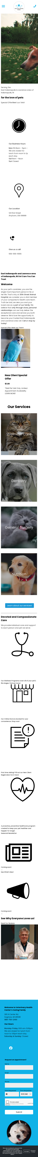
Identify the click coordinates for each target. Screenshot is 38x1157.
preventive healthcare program (23, 826)
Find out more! (15, 683)
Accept (26, 1151)
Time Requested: (25, 1091)
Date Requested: (10, 1091)
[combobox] (26, 1094)
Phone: (7, 1082)
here (16, 775)
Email (7, 1073)
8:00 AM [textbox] (24, 1094)
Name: (7, 1064)
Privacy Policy (33, 1151)
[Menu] (3, 6)
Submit (19, 1112)
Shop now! (16, 721)
